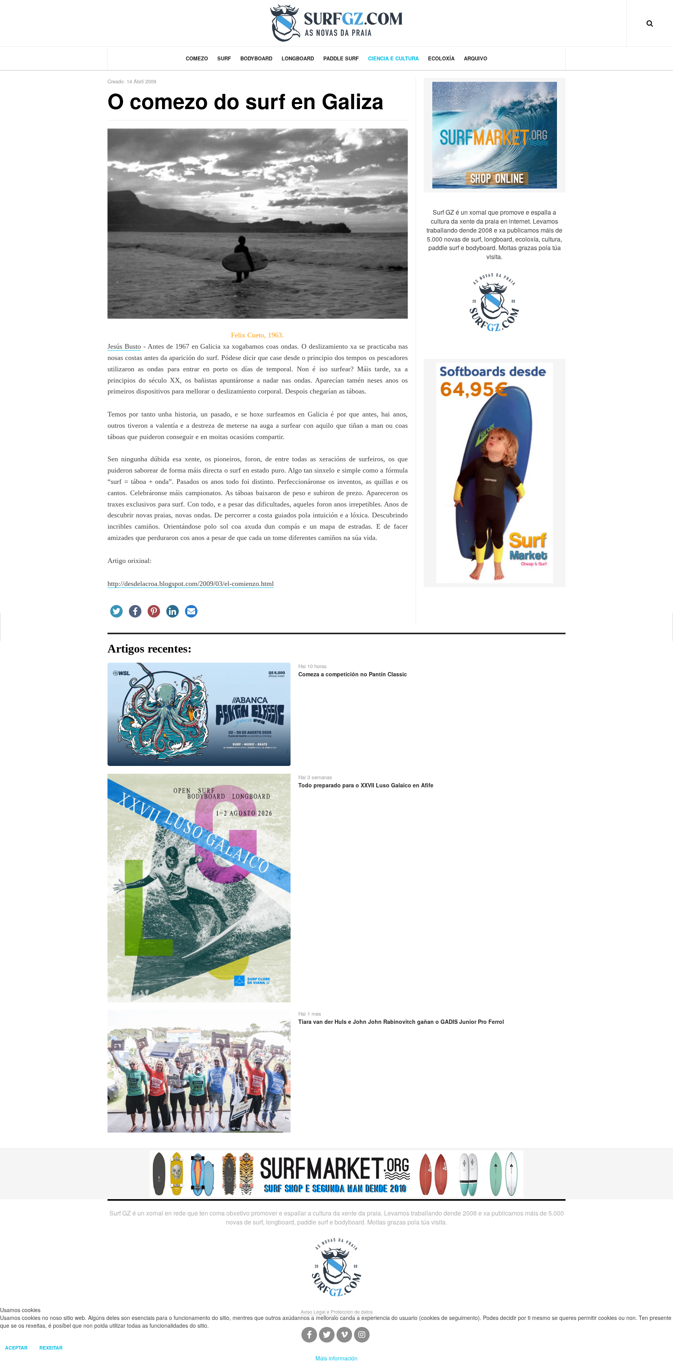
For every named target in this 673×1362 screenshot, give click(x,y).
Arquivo (475, 58)
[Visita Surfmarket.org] (494, 134)
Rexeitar (51, 1347)
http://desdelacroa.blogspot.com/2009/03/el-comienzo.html (190, 583)
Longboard (298, 58)
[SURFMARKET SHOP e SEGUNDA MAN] (336, 1173)
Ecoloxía (441, 58)
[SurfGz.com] (336, 23)
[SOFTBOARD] (494, 472)
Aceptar (16, 1347)
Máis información (336, 1358)
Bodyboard (256, 58)
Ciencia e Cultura (393, 58)
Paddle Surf (341, 58)
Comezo (197, 58)
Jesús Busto (124, 346)
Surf (224, 58)
